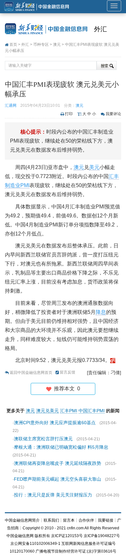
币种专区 (41, 44)
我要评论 (113, 114)
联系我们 (51, 520)
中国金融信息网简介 (22, 520)
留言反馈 (67, 372)
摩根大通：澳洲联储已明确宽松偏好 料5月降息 (61, 447)
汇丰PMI (68, 410)
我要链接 (105, 520)
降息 (101, 312)
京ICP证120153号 (67, 536)
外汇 (100, 29)
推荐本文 (65, 388)
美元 (94, 167)
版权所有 (42, 536)
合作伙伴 (86, 520)
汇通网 (10, 105)
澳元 (57, 44)
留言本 (69, 520)
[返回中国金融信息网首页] (112, 360)
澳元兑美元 (47, 410)
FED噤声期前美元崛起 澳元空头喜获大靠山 (57, 479)
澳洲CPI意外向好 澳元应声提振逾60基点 (55, 422)
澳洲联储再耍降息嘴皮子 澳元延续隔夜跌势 (57, 463)
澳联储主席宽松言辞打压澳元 (43, 438)
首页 (13, 44)
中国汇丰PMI (92, 410)
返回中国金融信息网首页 (31, 372)
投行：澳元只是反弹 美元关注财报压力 (53, 494)
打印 (69, 114)
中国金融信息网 (20, 536)
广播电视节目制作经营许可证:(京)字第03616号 (76, 551)
